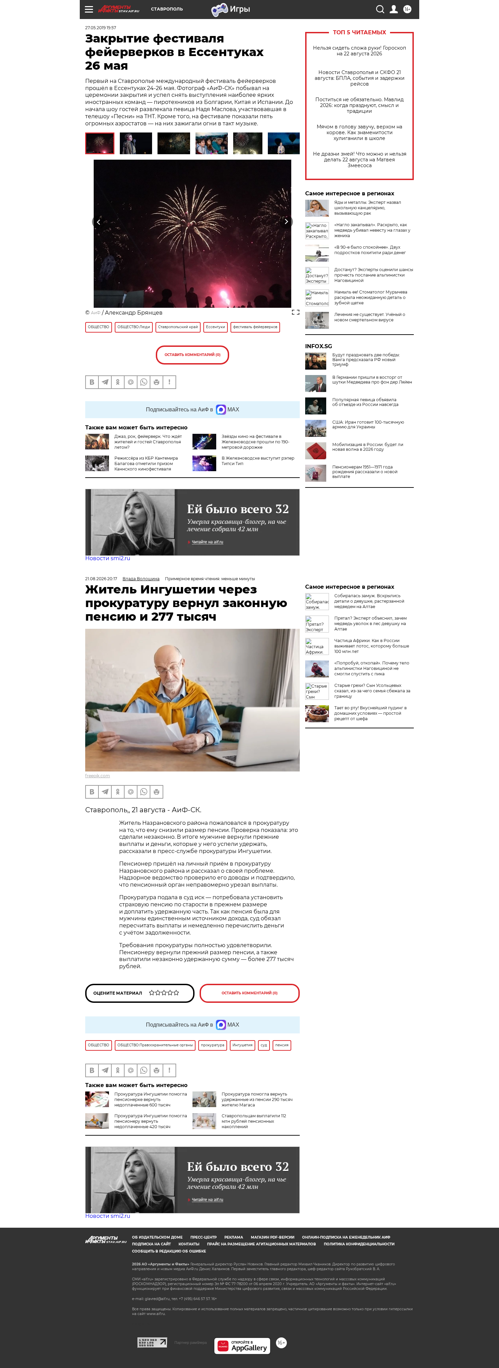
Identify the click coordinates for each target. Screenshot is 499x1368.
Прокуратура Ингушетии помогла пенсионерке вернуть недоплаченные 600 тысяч (150, 1099)
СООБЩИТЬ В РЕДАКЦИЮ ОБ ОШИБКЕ (169, 1251)
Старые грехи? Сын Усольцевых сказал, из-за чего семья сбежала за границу (372, 691)
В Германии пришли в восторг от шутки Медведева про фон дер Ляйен (372, 380)
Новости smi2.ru (107, 558)
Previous (99, 222)
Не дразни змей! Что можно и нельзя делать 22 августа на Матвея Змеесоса (359, 159)
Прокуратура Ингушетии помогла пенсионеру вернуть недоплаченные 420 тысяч (150, 1121)
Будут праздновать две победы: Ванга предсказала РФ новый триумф (366, 360)
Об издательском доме (157, 1237)
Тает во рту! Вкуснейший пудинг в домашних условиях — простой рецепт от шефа (370, 713)
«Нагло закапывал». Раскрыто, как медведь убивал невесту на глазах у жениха (372, 230)
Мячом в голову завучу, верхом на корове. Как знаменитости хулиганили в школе (359, 132)
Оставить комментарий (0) (193, 355)
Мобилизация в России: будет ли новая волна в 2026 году (367, 447)
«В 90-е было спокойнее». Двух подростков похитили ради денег (370, 250)
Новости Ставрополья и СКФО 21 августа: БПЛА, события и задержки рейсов (360, 78)
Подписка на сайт (151, 1244)
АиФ (95, 312)
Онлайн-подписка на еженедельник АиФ (346, 1237)
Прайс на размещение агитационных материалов (261, 1244)
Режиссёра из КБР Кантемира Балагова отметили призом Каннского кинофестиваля (146, 464)
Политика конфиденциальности (359, 1244)
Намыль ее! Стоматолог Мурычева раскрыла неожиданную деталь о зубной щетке (370, 297)
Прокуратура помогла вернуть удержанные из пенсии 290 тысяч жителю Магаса (257, 1099)
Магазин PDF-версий (272, 1237)
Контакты (189, 1244)
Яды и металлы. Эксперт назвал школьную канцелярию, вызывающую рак (367, 208)
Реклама (233, 1237)
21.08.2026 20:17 (101, 578)
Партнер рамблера (190, 1342)
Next (286, 222)
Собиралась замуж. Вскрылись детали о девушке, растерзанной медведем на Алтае (369, 601)
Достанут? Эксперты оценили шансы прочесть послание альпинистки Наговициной (373, 275)
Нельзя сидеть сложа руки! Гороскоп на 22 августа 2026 (359, 51)
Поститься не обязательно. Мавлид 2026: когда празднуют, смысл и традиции (359, 105)
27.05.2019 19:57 (100, 27)
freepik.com (97, 775)
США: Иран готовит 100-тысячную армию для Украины (368, 424)
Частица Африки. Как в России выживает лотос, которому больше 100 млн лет (371, 646)
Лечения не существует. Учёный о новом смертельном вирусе (369, 317)
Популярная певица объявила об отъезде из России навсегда (365, 402)
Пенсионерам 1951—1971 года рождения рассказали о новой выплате (365, 472)
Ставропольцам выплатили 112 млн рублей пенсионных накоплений (254, 1121)
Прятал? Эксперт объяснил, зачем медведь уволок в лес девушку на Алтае (370, 624)
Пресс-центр (203, 1237)
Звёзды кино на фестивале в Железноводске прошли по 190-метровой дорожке (256, 442)
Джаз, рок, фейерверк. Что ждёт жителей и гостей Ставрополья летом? (148, 442)
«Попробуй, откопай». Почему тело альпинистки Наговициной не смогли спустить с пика (371, 668)
